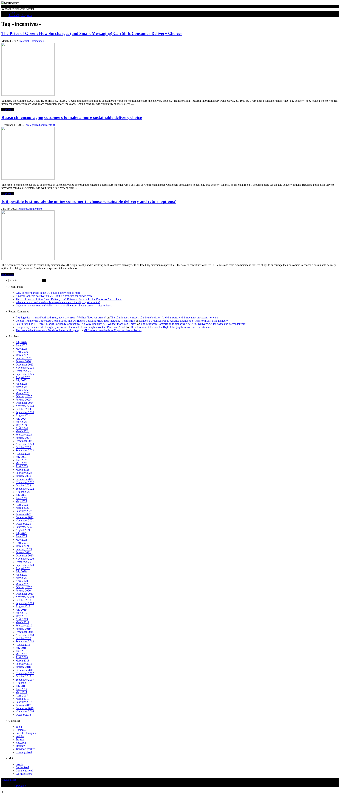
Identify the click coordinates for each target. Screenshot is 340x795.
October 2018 (23, 638)
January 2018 (23, 666)
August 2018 (23, 644)
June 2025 (21, 383)
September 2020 (25, 565)
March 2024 (22, 431)
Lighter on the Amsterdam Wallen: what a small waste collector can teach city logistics (64, 305)
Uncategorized (32, 124)
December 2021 (24, 517)
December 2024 (24, 402)
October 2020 (23, 561)
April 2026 (22, 351)
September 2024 (25, 412)
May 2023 (21, 463)
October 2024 (23, 409)
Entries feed (22, 767)
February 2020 (24, 587)
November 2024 (25, 405)
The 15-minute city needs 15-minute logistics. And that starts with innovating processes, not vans (164, 317)
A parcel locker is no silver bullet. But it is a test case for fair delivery (54, 295)
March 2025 (22, 393)
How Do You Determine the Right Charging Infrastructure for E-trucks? (171, 327)
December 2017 (24, 670)
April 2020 (22, 580)
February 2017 (24, 701)
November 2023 (25, 444)
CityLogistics (8, 2)
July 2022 (21, 495)
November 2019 (25, 596)
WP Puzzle (19, 785)
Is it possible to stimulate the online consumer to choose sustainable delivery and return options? (88, 201)
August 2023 (23, 453)
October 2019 (23, 600)
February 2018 (24, 663)
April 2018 (22, 657)
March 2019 (22, 622)
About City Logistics (20, 15)
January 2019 (23, 628)
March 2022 (22, 507)
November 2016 (25, 711)
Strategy (20, 745)
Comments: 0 (37, 40)
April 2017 (22, 695)
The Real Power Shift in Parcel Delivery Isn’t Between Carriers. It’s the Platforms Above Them (69, 299)
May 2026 (21, 348)
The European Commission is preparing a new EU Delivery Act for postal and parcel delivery (193, 323)
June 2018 (21, 650)
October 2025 (23, 370)
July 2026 (21, 342)
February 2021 (24, 549)
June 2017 (21, 689)
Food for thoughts (26, 733)
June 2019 (21, 612)
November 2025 (25, 367)
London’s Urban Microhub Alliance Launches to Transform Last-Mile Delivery (183, 320)
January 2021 (23, 552)
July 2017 (21, 685)
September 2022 (25, 488)
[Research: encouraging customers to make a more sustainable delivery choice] (28, 178)
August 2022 (23, 491)
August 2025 (23, 377)
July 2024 (21, 418)
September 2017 (25, 679)
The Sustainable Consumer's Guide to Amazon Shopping (47, 330)
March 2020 (22, 584)
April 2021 (22, 542)
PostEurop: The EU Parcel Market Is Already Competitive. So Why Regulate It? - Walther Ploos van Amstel (76, 323)
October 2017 (23, 676)
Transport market (25, 748)
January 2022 (23, 514)
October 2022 (23, 485)
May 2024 (21, 424)
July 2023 (21, 456)
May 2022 (21, 501)
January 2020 (23, 590)
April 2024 (22, 428)
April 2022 (22, 504)
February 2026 (24, 358)
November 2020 (25, 558)
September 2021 (25, 526)
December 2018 (24, 631)
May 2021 (21, 539)
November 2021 (25, 520)
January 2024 (23, 437)
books (19, 726)
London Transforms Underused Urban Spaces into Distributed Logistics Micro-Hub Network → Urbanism (75, 320)
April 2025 (22, 389)
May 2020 (21, 577)
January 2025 (23, 399)
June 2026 (21, 345)
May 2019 (21, 615)
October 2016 (23, 714)
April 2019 (22, 619)
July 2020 (21, 571)
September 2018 (25, 641)
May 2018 (21, 654)
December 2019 (24, 593)
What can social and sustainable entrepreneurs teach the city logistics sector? (58, 302)
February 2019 (24, 625)
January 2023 (23, 475)
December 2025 (24, 364)
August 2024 (23, 415)
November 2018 (25, 635)
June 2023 (21, 460)
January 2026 (23, 361)
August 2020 (23, 568)
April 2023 (22, 466)
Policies (20, 736)
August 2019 (23, 606)
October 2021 (23, 523)
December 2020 (24, 555)
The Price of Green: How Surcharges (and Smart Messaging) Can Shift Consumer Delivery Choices (91, 33)
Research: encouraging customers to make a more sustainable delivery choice (71, 117)
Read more (7, 109)
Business (21, 729)
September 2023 (25, 450)
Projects (20, 739)
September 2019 (25, 603)
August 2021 (23, 530)
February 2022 (24, 510)
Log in (19, 764)
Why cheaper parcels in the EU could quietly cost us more (48, 292)
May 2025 (21, 386)
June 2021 (21, 536)
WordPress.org (24, 773)
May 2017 (21, 692)
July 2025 (21, 380)
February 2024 (24, 434)
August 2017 (23, 682)
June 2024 (21, 421)
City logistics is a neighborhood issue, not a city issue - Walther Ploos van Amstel (61, 317)
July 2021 (21, 533)
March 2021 (22, 545)
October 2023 (23, 447)
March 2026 (22, 354)
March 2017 (22, 698)
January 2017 (23, 705)
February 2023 (24, 472)
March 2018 (22, 660)
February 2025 (24, 396)
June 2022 (21, 498)
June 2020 (21, 574)
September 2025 (25, 374)
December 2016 (24, 708)
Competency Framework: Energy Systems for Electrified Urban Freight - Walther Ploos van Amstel (71, 327)
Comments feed (24, 770)
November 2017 (25, 673)
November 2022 (25, 482)
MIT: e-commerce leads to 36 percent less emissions (112, 330)
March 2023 (22, 469)
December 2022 (24, 479)
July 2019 (21, 609)
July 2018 (21, 647)
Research (24, 40)
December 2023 (24, 440)
